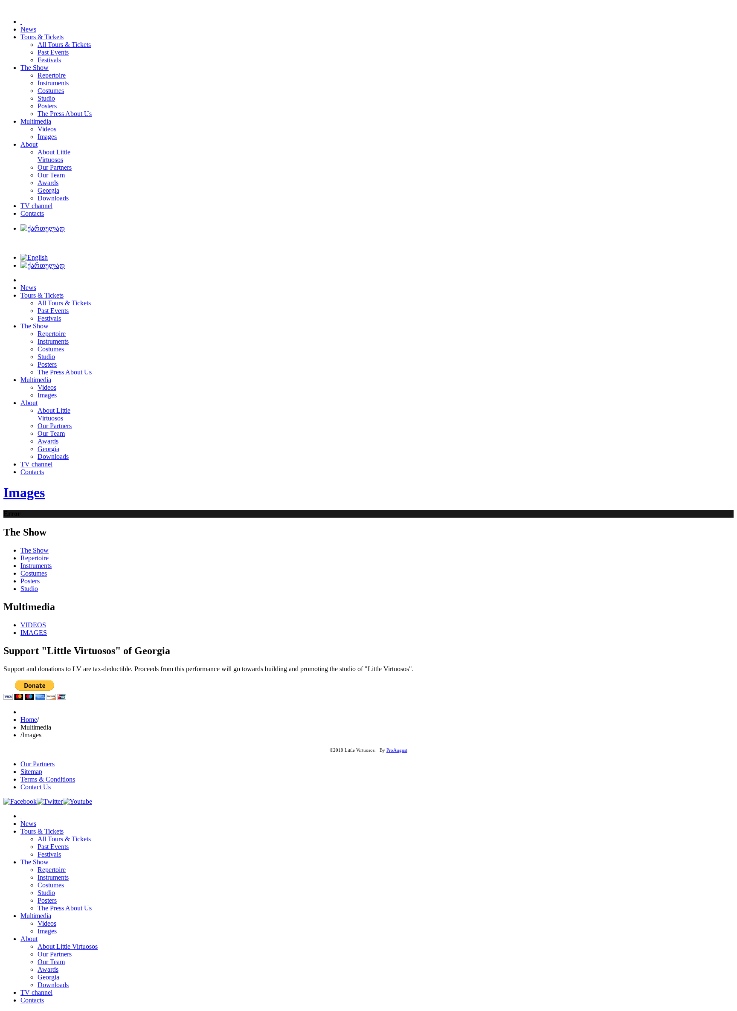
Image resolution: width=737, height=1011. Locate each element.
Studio (29, 588)
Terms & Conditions (47, 779)
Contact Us (35, 787)
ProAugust (396, 750)
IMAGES (33, 632)
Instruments (36, 565)
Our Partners (37, 764)
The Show (34, 550)
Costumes (33, 573)
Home (28, 719)
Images (24, 492)
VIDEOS (33, 625)
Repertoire (34, 558)
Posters (30, 581)
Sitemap (31, 771)
